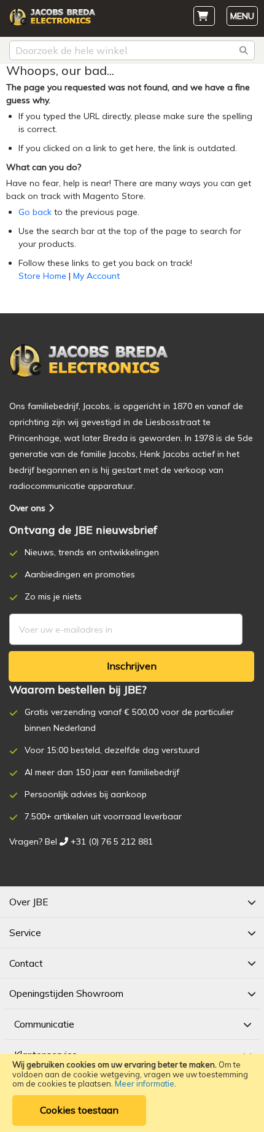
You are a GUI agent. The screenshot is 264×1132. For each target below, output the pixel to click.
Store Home (42, 275)
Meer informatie (144, 1083)
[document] (132, 1093)
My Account (96, 275)
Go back (35, 211)
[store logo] (52, 20)
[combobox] (132, 50)
